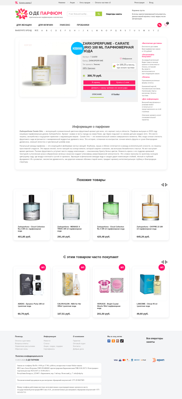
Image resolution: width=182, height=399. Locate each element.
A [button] (42, 31)
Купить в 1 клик (122, 82)
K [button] (87, 31)
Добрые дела (78, 349)
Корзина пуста (138, 10)
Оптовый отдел (79, 344)
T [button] (129, 31)
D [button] (56, 31)
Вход (151, 3)
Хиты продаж (85, 3)
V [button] (139, 31)
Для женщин (24, 25)
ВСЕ (36, 30)
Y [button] (153, 31)
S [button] (125, 31)
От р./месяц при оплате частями (125, 66)
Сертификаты (49, 349)
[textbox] (81, 14)
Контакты (76, 346)
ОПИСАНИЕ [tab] (97, 94)
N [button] (101, 31)
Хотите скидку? (25, 3)
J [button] (83, 31)
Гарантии (76, 341)
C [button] (51, 31)
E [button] (60, 31)
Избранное (127, 59)
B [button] (46, 31)
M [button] (97, 31)
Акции (72, 3)
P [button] (111, 31)
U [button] (134, 31)
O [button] (106, 31)
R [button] (120, 31)
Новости (47, 341)
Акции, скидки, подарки (53, 346)
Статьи (46, 344)
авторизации (137, 19)
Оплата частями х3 (103, 3)
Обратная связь (21, 349)
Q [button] (116, 31)
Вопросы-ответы (21, 344)
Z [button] (158, 31)
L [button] (92, 31)
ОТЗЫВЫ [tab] (115, 94)
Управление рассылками (25, 346)
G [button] (70, 31)
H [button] (74, 31)
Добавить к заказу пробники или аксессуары (109, 88)
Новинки (61, 3)
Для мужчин (45, 25)
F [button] (65, 31)
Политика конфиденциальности (29, 356)
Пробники (83, 25)
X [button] (148, 31)
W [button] (144, 31)
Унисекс (65, 25)
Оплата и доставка (22, 341)
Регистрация (139, 3)
